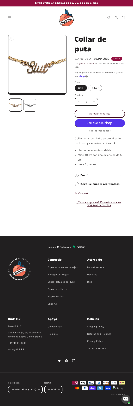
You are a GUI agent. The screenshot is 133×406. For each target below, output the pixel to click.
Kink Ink (121, 394)
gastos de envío (87, 63)
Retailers (53, 334)
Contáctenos (55, 326)
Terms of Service (96, 348)
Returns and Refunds (99, 334)
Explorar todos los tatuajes (63, 267)
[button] (9, 17)
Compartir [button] (83, 193)
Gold (81, 88)
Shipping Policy (95, 326)
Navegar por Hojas (58, 274)
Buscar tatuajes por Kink (61, 282)
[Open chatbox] (125, 399)
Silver (95, 88)
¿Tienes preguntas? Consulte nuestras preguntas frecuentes (98, 203)
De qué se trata (96, 267)
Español (52, 389)
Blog (89, 282)
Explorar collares (57, 289)
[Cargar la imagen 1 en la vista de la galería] (15, 105)
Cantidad (79, 95)
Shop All (52, 304)
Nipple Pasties (56, 296)
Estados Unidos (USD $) (24, 389)
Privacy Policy (95, 341)
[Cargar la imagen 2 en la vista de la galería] (30, 105)
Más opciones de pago (100, 131)
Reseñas (92, 274)
